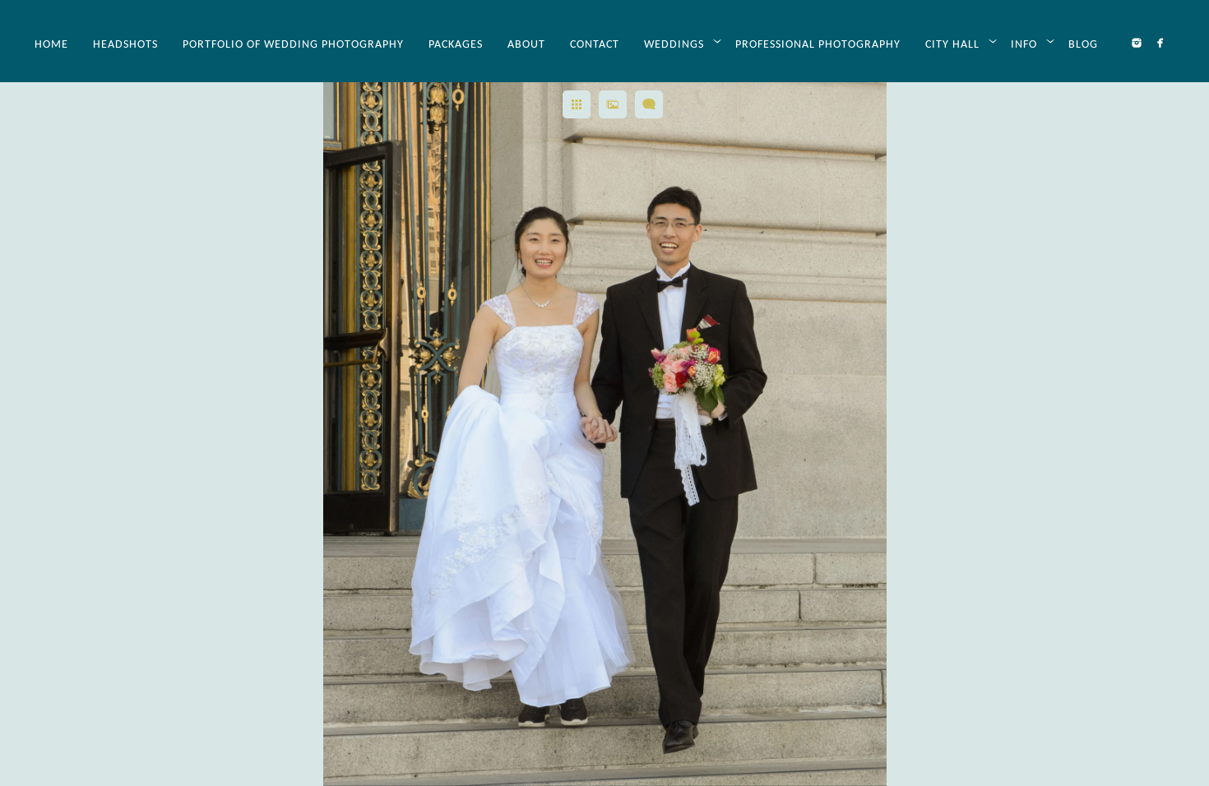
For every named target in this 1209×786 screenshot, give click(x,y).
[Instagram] (1136, 43)
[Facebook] (1160, 43)
